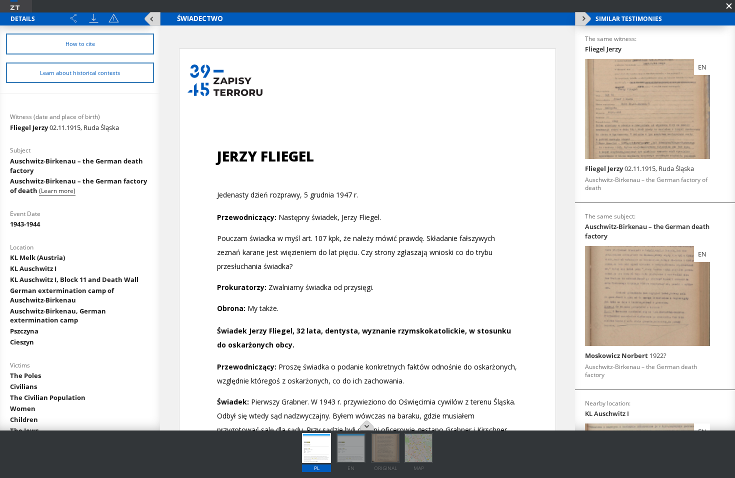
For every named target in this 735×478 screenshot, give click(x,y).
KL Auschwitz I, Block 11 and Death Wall (74, 279)
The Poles (25, 375)
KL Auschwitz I (33, 268)
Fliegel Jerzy (64, 127)
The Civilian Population (48, 397)
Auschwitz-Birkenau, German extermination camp (58, 315)
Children (24, 419)
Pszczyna (24, 331)
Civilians (23, 386)
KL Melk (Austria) (37, 257)
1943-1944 (25, 224)
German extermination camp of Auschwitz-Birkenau (62, 295)
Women (23, 408)
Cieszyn (22, 342)
